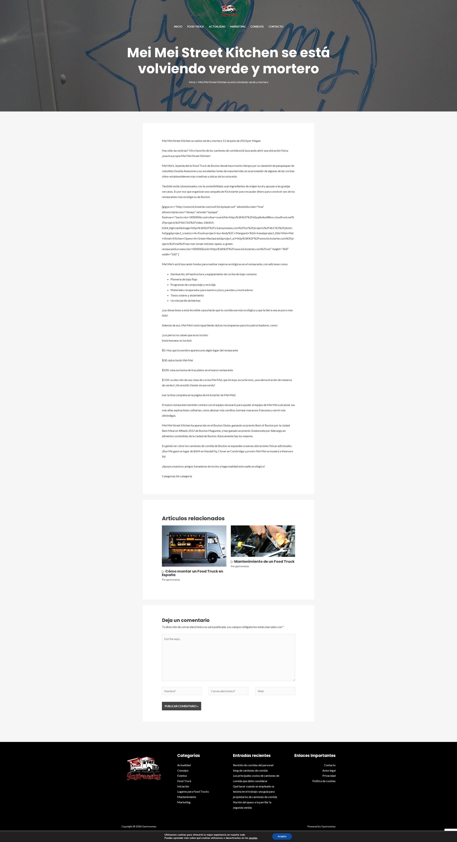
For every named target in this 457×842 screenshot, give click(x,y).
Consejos (257, 26)
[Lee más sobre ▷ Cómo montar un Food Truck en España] (194, 545)
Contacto (276, 26)
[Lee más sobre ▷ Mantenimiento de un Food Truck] (263, 540)
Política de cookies (324, 781)
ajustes (253, 838)
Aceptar (282, 836)
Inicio (178, 26)
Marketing (237, 26)
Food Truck (195, 26)
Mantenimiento (186, 796)
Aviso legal (329, 770)
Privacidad (329, 775)
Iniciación (183, 786)
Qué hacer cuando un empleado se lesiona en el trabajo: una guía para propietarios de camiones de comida (255, 791)
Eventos (182, 775)
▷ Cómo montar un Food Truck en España (192, 573)
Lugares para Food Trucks (193, 791)
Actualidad (217, 26)
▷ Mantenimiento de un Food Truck (263, 561)
